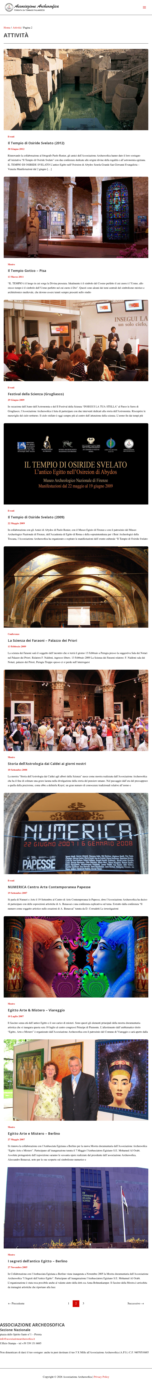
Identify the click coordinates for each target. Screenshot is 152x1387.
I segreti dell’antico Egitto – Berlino (37, 1261)
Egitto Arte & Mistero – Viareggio (36, 1010)
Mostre (11, 264)
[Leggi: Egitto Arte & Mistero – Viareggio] (76, 956)
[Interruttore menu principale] (144, 7)
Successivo (136, 1303)
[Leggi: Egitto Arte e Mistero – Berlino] (76, 1079)
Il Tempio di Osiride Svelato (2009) (36, 517)
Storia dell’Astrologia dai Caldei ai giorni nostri (47, 763)
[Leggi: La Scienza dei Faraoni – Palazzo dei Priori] (76, 586)
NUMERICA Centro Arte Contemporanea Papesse (49, 887)
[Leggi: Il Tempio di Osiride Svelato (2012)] (76, 89)
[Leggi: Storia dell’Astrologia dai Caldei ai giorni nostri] (76, 710)
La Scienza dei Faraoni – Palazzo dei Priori (42, 640)
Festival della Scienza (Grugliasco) (36, 394)
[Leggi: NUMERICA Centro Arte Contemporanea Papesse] (76, 833)
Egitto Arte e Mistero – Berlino (34, 1133)
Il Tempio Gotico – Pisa (27, 270)
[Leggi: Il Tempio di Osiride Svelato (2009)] (76, 463)
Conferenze (13, 634)
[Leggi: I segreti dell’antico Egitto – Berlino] (76, 1207)
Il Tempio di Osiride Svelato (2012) (36, 143)
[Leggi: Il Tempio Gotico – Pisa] (76, 217)
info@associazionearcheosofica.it (17, 1339)
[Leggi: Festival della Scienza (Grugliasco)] (76, 340)
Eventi (11, 136)
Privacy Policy (101, 1376)
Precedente (16, 1303)
